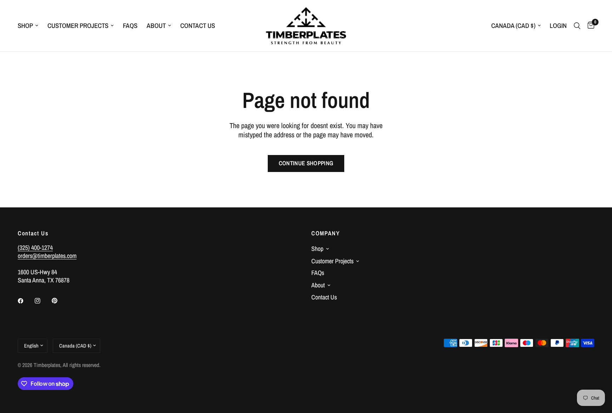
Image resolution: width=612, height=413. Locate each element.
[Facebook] (25, 301)
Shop (25, 25)
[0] (589, 25)
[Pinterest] (59, 300)
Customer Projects (77, 25)
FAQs (130, 25)
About (156, 25)
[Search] (577, 25)
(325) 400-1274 (35, 247)
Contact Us (197, 25)
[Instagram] (42, 301)
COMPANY (325, 233)
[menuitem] (30, 26)
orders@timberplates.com (47, 255)
